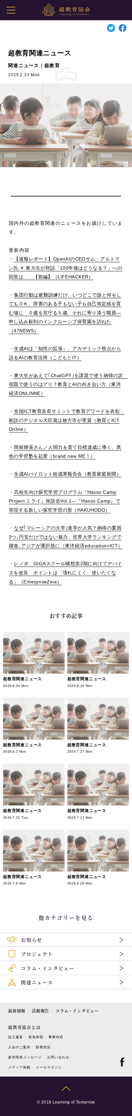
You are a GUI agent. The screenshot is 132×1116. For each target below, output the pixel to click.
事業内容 (55, 1037)
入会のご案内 (19, 1047)
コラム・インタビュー (77, 1011)
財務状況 (43, 1047)
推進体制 (35, 1037)
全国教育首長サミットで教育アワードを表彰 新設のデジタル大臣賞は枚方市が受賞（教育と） (67, 420)
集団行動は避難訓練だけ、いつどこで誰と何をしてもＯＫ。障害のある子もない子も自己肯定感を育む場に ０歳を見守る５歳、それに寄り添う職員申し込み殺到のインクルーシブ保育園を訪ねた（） (65, 312)
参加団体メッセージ (25, 1057)
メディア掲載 (19, 1067)
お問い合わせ (58, 1057)
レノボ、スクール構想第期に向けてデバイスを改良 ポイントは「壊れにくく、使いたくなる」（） (65, 572)
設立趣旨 (15, 1037)
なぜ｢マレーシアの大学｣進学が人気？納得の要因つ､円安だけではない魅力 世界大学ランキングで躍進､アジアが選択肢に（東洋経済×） (66, 536)
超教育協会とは (24, 1027)
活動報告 (40, 1011)
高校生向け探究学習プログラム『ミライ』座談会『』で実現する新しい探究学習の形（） (64, 501)
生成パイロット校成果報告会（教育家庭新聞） (67, 474)
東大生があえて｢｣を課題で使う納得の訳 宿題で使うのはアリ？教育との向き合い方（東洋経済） (68, 384)
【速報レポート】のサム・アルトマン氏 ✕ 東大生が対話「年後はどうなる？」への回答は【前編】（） (65, 267)
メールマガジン (49, 1067)
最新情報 (16, 1011)
